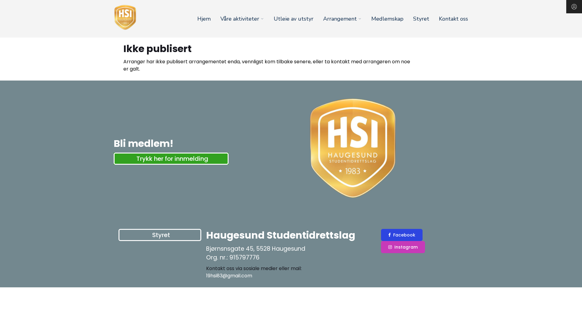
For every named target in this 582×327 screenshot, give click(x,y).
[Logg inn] (574, 6)
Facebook (404, 235)
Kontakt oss (453, 18)
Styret (421, 18)
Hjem (204, 18)
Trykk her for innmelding (172, 158)
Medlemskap (387, 18)
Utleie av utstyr (293, 18)
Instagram (406, 247)
